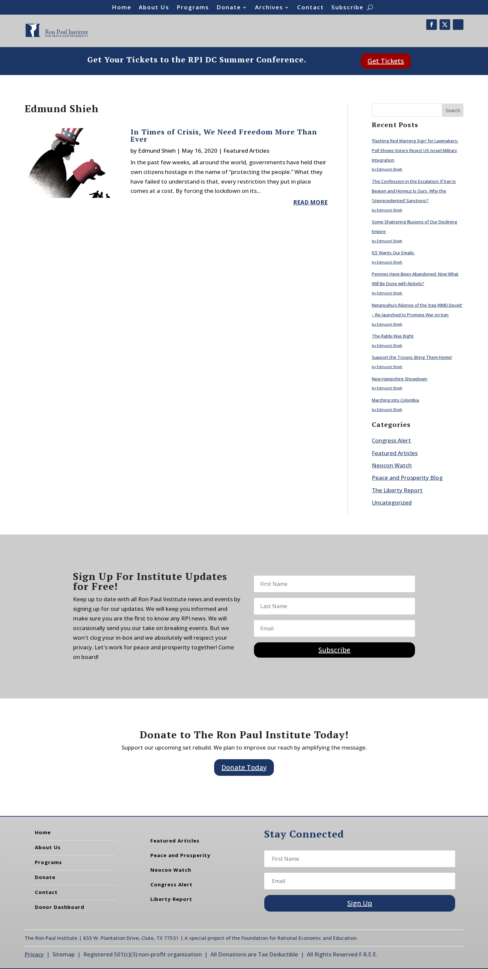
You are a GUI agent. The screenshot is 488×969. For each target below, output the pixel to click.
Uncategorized (392, 502)
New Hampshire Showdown (399, 379)
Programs (193, 8)
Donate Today (244, 767)
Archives (269, 8)
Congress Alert (391, 440)
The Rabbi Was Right (393, 336)
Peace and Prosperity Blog (407, 477)
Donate (228, 8)
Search (453, 110)
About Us (154, 8)
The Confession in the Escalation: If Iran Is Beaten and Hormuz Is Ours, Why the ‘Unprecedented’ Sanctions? (414, 190)
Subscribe (347, 8)
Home (121, 8)
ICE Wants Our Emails (393, 253)
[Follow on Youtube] (458, 24)
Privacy (34, 954)
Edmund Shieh (157, 150)
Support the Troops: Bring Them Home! (412, 357)
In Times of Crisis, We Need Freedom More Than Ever (223, 135)
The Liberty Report (397, 490)
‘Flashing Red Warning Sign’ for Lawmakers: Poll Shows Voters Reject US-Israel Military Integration (415, 150)
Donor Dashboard (59, 907)
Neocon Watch (392, 465)
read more (310, 202)
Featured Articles (246, 150)
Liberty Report (171, 899)
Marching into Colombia (395, 400)
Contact (310, 8)
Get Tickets (385, 60)
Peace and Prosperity (180, 855)
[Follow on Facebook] (431, 24)
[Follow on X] (445, 24)
